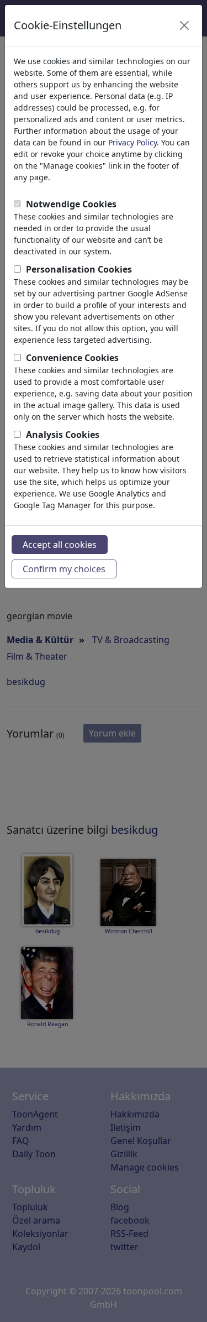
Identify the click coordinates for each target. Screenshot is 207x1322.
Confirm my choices (64, 569)
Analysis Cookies (62, 435)
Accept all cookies (60, 545)
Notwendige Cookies (71, 204)
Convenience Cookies (72, 358)
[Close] (184, 25)
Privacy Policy (132, 142)
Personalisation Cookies (79, 269)
